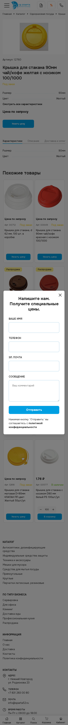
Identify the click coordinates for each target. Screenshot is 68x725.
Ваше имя (15, 318)
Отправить (34, 410)
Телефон (15, 338)
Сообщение (17, 376)
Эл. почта (15, 357)
